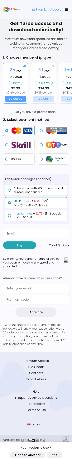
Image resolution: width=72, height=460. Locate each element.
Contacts (36, 373)
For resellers (36, 404)
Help (36, 391)
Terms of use (36, 410)
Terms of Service (48, 259)
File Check (36, 367)
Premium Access (48, 9)
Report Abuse (36, 379)
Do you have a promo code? (36, 112)
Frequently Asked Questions (36, 397)
